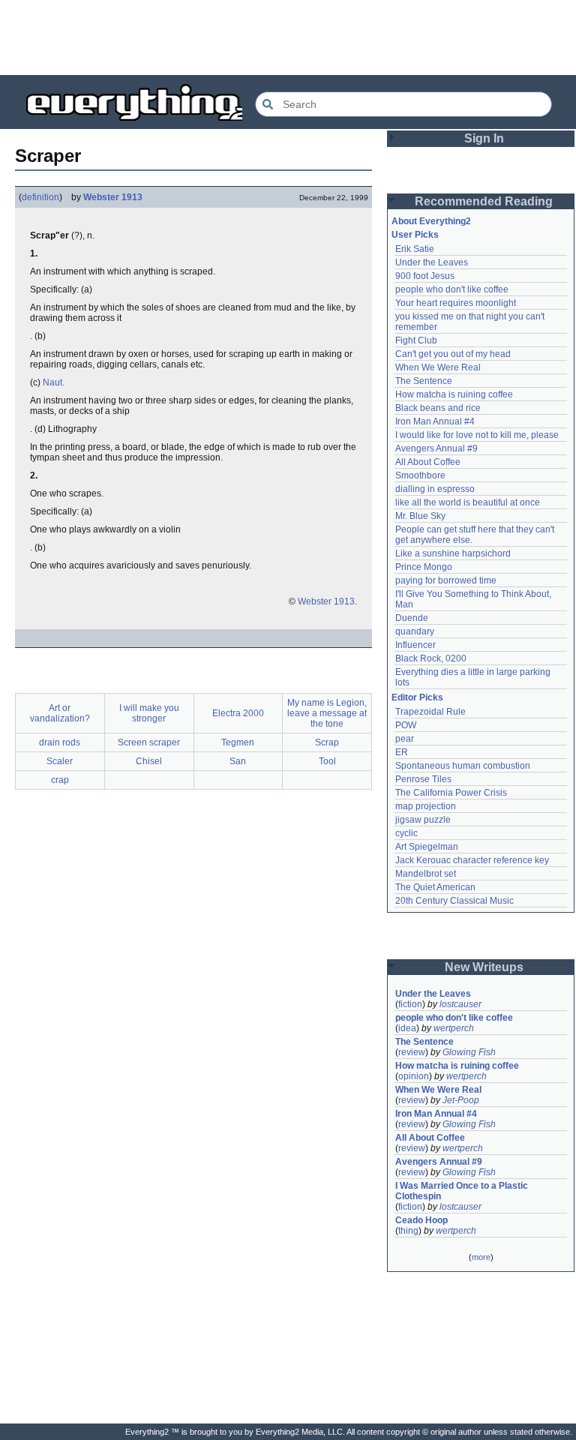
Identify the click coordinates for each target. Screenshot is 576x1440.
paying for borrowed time (445, 580)
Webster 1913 (112, 197)
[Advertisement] (288, 37)
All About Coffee (427, 462)
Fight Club (416, 340)
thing (408, 1231)
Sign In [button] (484, 138)
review (411, 1052)
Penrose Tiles (423, 779)
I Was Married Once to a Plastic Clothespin (462, 1191)
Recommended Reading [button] (484, 201)
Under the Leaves (431, 262)
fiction (410, 1004)
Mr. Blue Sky (420, 516)
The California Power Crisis (451, 793)
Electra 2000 (238, 713)
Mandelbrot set (425, 873)
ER (401, 752)
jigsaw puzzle (423, 819)
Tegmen (237, 742)
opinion (413, 1076)
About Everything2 (431, 221)
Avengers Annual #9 (436, 448)
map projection (425, 806)
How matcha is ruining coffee (454, 394)
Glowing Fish (469, 1052)
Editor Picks (417, 697)
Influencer (415, 645)
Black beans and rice (438, 408)
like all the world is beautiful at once (467, 502)
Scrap (327, 742)
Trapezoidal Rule (430, 711)
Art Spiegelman (426, 847)
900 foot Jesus (424, 276)
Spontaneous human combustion (462, 765)
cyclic (406, 833)
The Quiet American (435, 887)
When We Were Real (438, 367)
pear (404, 739)
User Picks (415, 235)
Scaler (59, 761)
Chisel (149, 761)
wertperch (454, 1028)
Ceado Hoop (421, 1220)
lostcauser (461, 1004)
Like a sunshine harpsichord (453, 553)
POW (405, 725)
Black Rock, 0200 (430, 658)
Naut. (53, 382)
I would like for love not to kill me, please (477, 435)
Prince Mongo (423, 567)
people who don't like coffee (451, 289)
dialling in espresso (435, 489)
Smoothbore (420, 475)
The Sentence (423, 381)
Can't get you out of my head (453, 354)
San (238, 761)
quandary (414, 631)
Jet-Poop (460, 1100)
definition (40, 197)
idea (407, 1028)
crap (60, 780)
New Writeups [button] (484, 967)
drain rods (59, 742)
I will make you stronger (149, 713)
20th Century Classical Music (454, 901)
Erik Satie (414, 249)
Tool (327, 761)
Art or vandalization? (60, 713)
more (481, 1257)
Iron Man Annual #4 (435, 421)
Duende (411, 618)
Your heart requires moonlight (455, 303)
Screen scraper (149, 742)
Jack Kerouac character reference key (472, 860)
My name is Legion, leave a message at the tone (327, 713)
